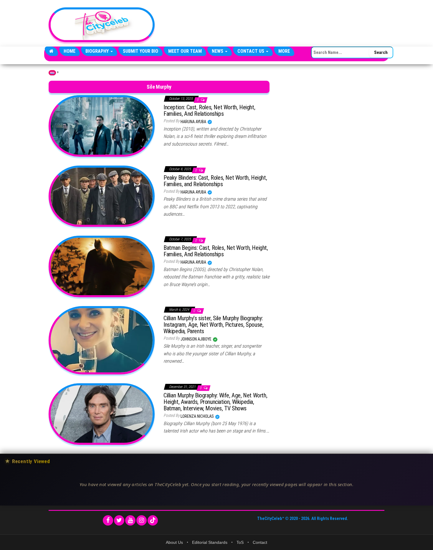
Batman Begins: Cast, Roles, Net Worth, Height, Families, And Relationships (215, 251)
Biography (97, 51)
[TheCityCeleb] (51, 51)
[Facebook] (108, 520)
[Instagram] (141, 520)
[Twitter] (119, 520)
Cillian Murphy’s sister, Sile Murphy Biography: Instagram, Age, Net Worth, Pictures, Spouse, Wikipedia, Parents (213, 325)
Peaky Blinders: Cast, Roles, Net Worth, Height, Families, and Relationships (215, 181)
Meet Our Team (185, 51)
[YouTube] (130, 520)
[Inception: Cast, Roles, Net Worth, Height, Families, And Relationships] (102, 125)
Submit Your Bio (140, 51)
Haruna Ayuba (194, 121)
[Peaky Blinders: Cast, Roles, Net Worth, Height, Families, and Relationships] (102, 196)
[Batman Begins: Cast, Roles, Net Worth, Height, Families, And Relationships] (102, 266)
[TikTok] (153, 520)
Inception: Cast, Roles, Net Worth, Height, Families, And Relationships (209, 110)
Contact (260, 542)
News (218, 51)
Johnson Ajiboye (196, 339)
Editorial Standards (209, 542)
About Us (174, 542)
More (284, 51)
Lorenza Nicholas (198, 416)
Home (69, 51)
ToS (240, 542)
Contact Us (251, 51)
